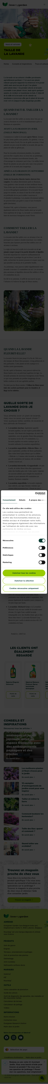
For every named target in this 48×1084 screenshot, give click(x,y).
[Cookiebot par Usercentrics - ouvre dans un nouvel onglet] (35, 493)
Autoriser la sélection (24, 580)
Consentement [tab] (9, 500)
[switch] (42, 548)
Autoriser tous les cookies (24, 573)
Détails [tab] (22, 500)
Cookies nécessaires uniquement (24, 588)
